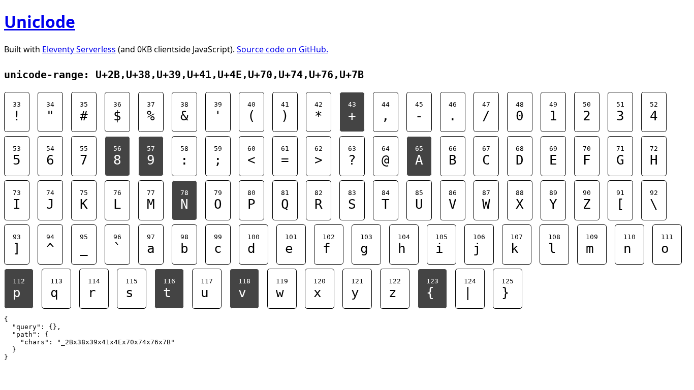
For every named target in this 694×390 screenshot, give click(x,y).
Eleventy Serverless (79, 49)
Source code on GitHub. (282, 49)
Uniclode (39, 21)
